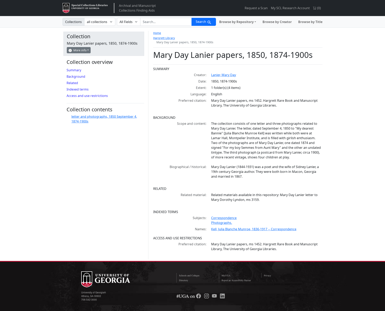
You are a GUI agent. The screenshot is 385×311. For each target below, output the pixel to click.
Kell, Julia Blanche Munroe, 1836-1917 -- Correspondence (253, 229)
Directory (183, 280)
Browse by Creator (277, 22)
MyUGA (226, 275)
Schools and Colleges (189, 275)
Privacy (267, 275)
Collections (73, 22)
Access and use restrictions (87, 96)
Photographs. (221, 222)
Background (76, 76)
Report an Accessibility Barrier (236, 280)
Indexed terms (78, 89)
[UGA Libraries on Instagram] (207, 296)
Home (157, 33)
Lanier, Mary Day (223, 75)
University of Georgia (111, 279)
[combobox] (165, 22)
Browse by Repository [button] (236, 22)
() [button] (318, 8)
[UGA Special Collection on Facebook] (199, 296)
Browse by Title (310, 22)
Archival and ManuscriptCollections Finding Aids (137, 8)
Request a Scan (256, 8)
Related (72, 83)
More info (80, 50)
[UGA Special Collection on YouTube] (215, 296)
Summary (74, 70)
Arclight (85, 8)
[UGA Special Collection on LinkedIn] (222, 296)
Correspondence (224, 218)
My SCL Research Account (290, 8)
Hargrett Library (164, 38)
